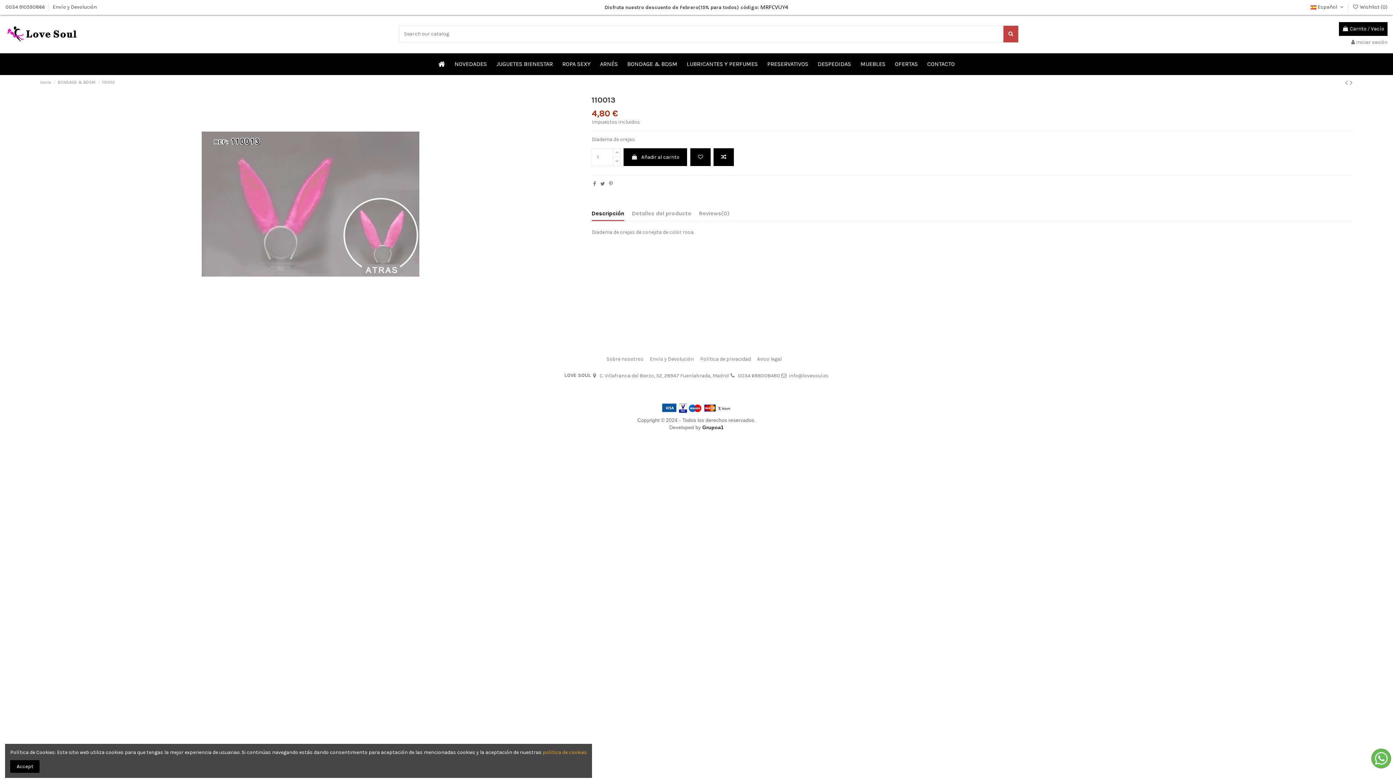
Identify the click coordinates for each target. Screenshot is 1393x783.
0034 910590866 (25, 7)
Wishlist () (1373, 7)
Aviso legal (769, 359)
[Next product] (1351, 82)
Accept (25, 766)
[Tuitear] (602, 184)
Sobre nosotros (625, 359)
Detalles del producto (661, 213)
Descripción (608, 213)
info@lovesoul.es (809, 376)
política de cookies (565, 752)
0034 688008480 (759, 376)
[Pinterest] (611, 184)
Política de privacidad (725, 359)
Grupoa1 (713, 427)
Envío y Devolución (75, 7)
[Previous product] (1347, 82)
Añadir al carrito (660, 157)
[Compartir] (594, 184)
